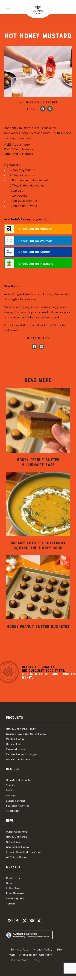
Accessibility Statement (35, 954)
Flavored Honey (15, 749)
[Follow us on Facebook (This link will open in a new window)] (34, 347)
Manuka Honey (15, 738)
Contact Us (13, 878)
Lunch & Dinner (15, 800)
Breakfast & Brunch (18, 780)
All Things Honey (16, 857)
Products (14, 718)
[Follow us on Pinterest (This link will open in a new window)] (41, 347)
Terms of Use (19, 949)
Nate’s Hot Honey (32, 185)
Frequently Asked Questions (23, 852)
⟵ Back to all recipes (38, 102)
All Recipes (13, 810)
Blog (9, 883)
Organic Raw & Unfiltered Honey (26, 733)
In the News (13, 888)
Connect (13, 867)
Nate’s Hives (13, 842)
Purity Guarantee (16, 831)
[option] (38, 428)
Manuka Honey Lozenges (21, 754)
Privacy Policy (42, 949)
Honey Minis (13, 744)
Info (9, 820)
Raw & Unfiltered (16, 836)
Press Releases (15, 893)
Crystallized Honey (17, 846)
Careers (10, 903)
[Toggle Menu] (8, 7)
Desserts (11, 795)
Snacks (10, 785)
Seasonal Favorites (17, 805)
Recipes (12, 769)
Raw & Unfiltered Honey (21, 728)
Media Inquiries (15, 898)
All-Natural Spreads (18, 759)
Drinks (10, 790)
